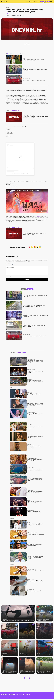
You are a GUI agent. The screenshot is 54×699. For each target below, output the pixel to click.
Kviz (32, 1)
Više (27, 677)
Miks (30, 1)
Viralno (27, 1)
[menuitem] (51, 2)
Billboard (38, 216)
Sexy (38, 1)
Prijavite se (27, 279)
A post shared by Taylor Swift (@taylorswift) (20, 173)
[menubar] (51, 2)
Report (35, 1)
